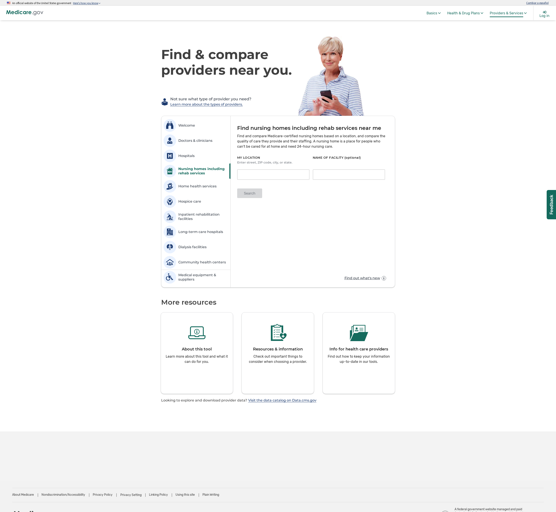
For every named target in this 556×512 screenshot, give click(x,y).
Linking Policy (158, 495)
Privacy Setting (131, 495)
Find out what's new (362, 278)
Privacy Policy (103, 495)
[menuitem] (433, 13)
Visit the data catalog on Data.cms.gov (282, 400)
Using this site (185, 495)
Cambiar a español (537, 3)
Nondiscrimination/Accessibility (63, 495)
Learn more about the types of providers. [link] (206, 104)
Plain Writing (210, 495)
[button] (197, 353)
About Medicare (23, 495)
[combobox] (271, 175)
